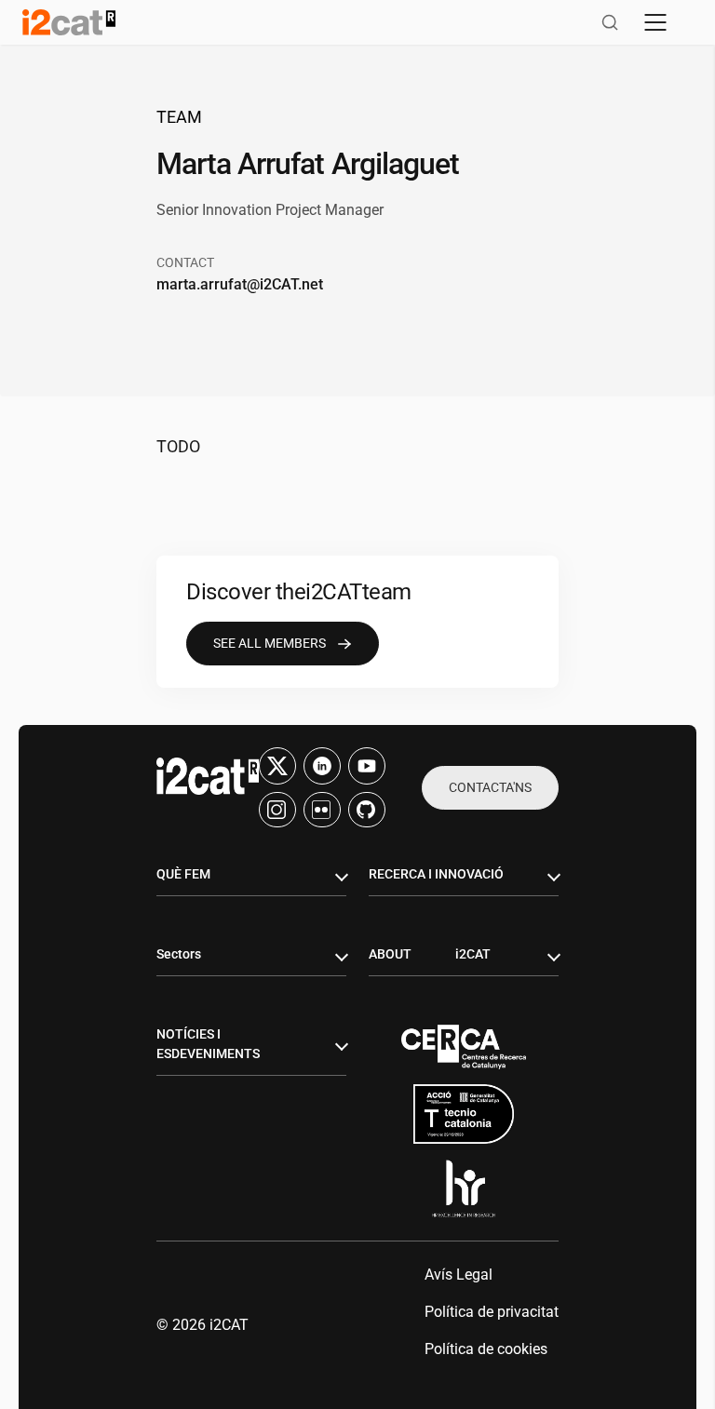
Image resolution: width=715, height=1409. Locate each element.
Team (179, 117)
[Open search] (610, 22)
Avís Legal (458, 1274)
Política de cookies (486, 1349)
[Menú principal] (655, 22)
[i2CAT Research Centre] (68, 22)
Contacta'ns (490, 787)
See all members (269, 643)
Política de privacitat (492, 1312)
